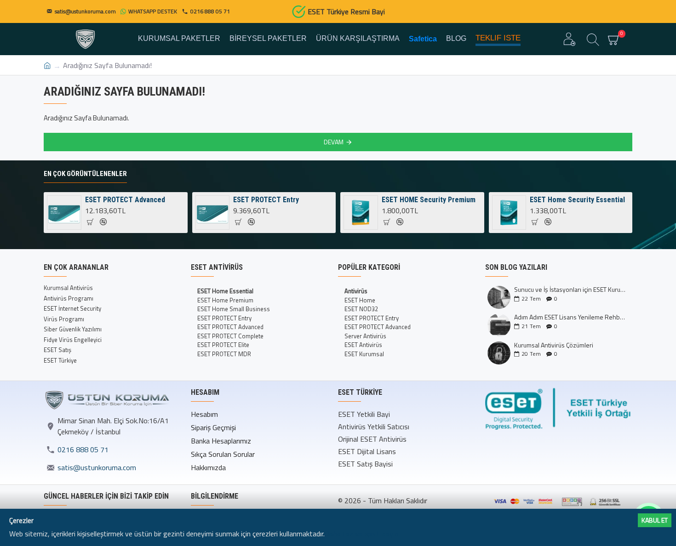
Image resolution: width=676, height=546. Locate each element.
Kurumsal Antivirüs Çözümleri (553, 344)
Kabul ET (655, 520)
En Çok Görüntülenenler (85, 174)
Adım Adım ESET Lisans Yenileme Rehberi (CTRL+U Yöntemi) (570, 316)
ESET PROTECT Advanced (125, 199)
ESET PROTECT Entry (266, 199)
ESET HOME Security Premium (428, 199)
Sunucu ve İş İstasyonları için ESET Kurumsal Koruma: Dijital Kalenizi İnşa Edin (570, 289)
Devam (334, 142)
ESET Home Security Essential (577, 199)
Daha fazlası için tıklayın (361, 533)
